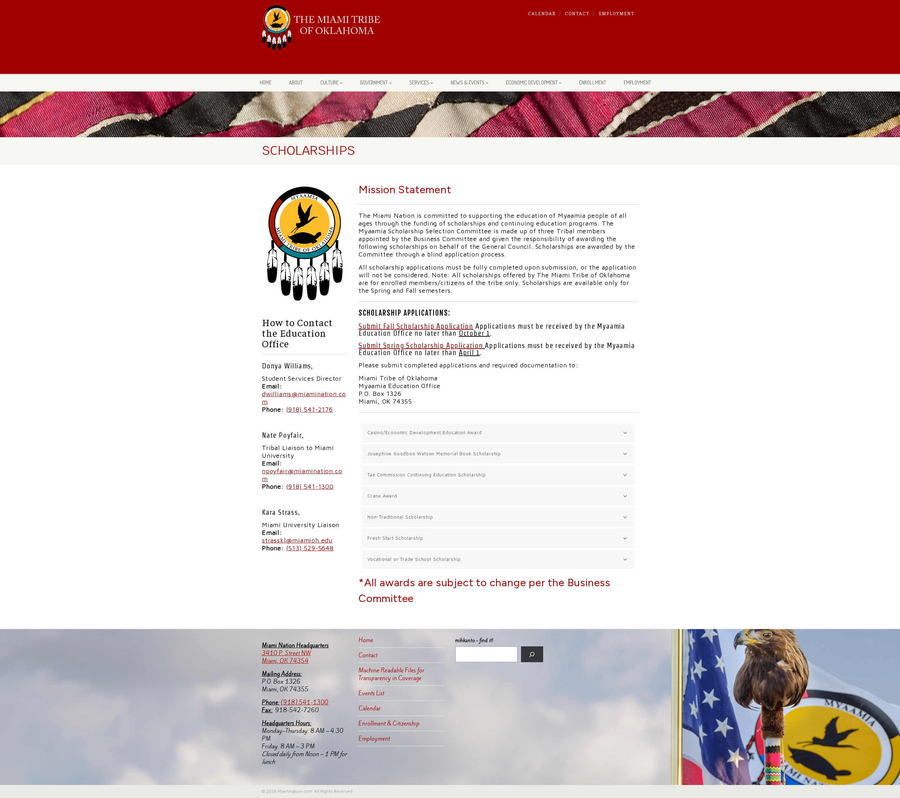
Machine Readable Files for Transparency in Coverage (391, 674)
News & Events (467, 82)
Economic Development (532, 82)
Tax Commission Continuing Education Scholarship (426, 474)
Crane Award (382, 496)
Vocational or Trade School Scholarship (414, 559)
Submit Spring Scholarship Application (421, 345)
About (296, 82)
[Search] (532, 654)
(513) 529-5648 (310, 548)
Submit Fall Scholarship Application (416, 326)
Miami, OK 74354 (285, 661)
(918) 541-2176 (309, 409)
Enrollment (592, 82)
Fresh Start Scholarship (395, 538)
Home (265, 82)
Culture (329, 82)
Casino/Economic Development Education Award (424, 432)
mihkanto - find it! (474, 640)
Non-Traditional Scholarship (400, 517)
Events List (371, 693)
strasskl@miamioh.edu (297, 540)
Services (419, 82)
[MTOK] (321, 27)
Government (374, 82)
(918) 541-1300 (310, 486)
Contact (577, 13)
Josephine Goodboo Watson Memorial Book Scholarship (434, 453)
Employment (617, 13)
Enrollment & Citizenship (389, 723)
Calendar (542, 13)
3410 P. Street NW (286, 653)
